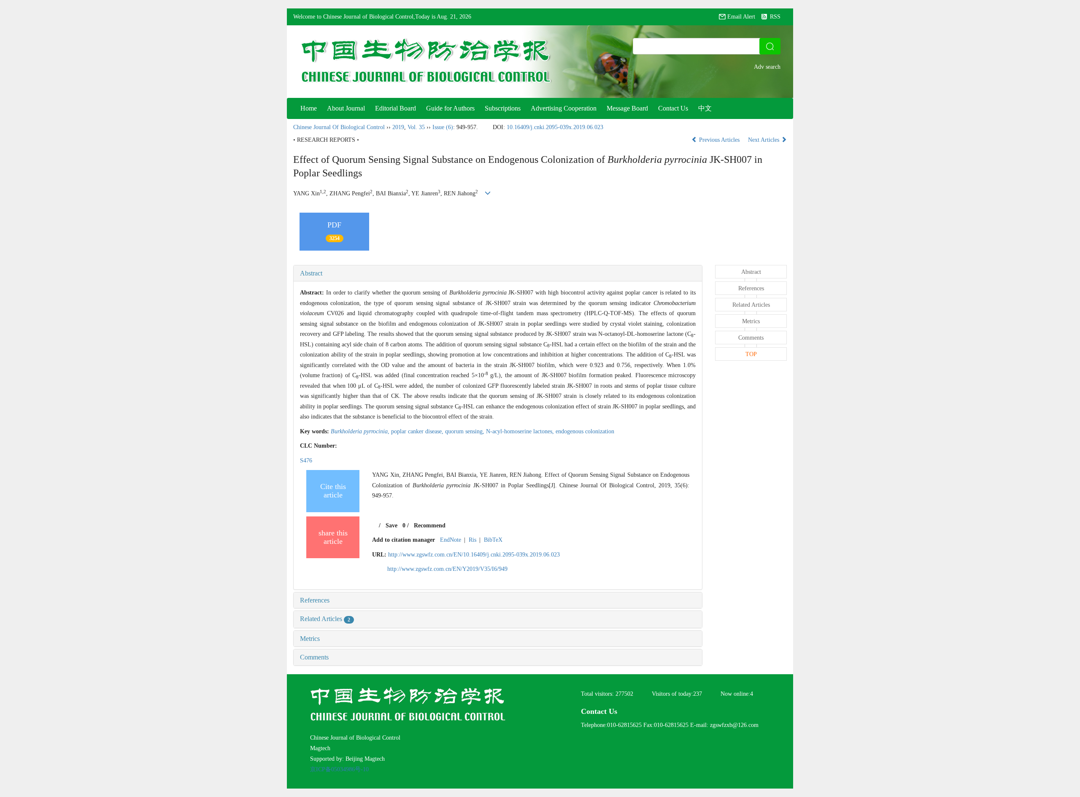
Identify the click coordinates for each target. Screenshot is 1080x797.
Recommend (430, 525)
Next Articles (764, 140)
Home (308, 108)
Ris (472, 540)
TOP (751, 354)
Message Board (627, 108)
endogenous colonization (585, 431)
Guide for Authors (450, 108)
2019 (398, 127)
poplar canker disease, (418, 431)
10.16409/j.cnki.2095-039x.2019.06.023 (555, 127)
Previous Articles (719, 140)
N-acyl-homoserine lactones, (521, 431)
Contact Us (673, 108)
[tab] (498, 273)
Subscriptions (503, 108)
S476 (306, 460)
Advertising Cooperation (564, 108)
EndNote (450, 540)
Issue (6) (442, 127)
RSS (775, 17)
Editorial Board (395, 108)
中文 (705, 108)
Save (391, 525)
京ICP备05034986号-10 (339, 769)
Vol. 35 (416, 127)
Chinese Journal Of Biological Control (339, 127)
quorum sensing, (465, 431)
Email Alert (741, 17)
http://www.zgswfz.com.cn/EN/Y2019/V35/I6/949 (447, 569)
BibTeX (493, 540)
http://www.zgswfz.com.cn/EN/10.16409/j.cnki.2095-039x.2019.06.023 (474, 554)
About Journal (346, 108)
